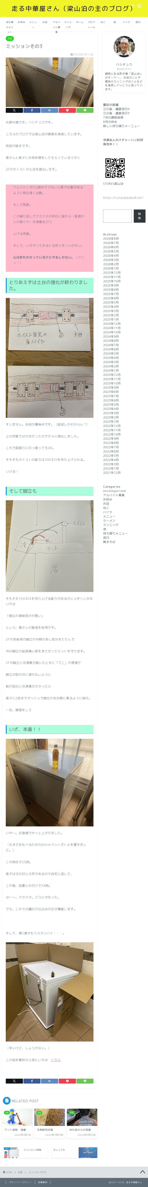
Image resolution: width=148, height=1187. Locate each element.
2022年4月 (111, 460)
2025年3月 (111, 311)
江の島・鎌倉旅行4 (116, 109)
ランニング (68, 23)
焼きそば (109, 542)
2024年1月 (111, 371)
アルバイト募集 (56, 23)
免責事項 (42, 1182)
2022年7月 (111, 447)
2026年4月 (111, 256)
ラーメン (109, 521)
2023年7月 (111, 396)
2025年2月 (111, 315)
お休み (21, 22)
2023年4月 (111, 409)
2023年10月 (112, 383)
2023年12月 (112, 375)
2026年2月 (111, 264)
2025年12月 (112, 273)
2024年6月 (111, 349)
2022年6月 (111, 451)
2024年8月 (111, 341)
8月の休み (110, 122)
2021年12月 (112, 473)
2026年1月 (111, 268)
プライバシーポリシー (20, 1182)
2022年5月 (111, 456)
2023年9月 (111, 388)
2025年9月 (111, 285)
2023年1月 (111, 422)
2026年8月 (111, 239)
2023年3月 (111, 413)
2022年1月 (111, 468)
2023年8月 (111, 392)
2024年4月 (111, 358)
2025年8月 (111, 290)
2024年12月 (112, 324)
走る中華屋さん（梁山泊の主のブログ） (74, 8)
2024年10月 (112, 332)
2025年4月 (111, 307)
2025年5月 (111, 302)
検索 (139, 216)
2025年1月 (111, 319)
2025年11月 (112, 277)
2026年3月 (111, 260)
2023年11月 (112, 379)
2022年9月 (111, 439)
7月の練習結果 (113, 117)
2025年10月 (112, 281)
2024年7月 (111, 345)
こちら (56, 1060)
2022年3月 (111, 464)
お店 (44, 22)
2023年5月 (111, 405)
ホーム (80, 22)
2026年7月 (111, 243)
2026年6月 (111, 247)
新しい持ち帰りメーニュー (121, 126)
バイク (126, 22)
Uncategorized (114, 491)
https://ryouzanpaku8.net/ (123, 198)
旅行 (138, 22)
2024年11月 (112, 328)
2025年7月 (111, 294)
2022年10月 (112, 434)
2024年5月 (111, 353)
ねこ (103, 22)
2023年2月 (111, 417)
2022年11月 (112, 430)
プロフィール (91, 23)
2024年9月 (111, 336)
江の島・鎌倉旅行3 (116, 113)
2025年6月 (111, 298)
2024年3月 (111, 362)
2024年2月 (111, 366)
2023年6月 (111, 400)
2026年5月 (111, 251)
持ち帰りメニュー (9, 23)
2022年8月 (111, 443)
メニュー (33, 23)
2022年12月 (112, 426)
